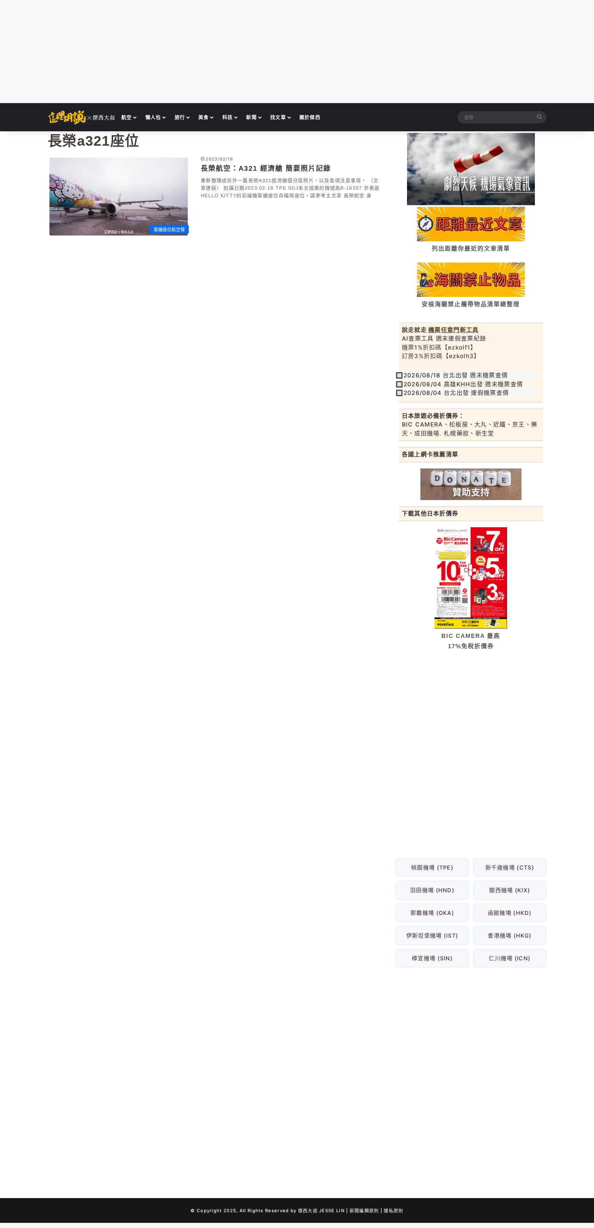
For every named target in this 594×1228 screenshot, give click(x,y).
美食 (203, 117)
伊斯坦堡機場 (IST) (432, 935)
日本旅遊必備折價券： (433, 415)
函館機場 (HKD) (509, 912)
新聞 (251, 117)
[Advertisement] (297, 51)
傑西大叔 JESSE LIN (321, 1210)
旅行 (180, 117)
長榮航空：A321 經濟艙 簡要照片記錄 (266, 168)
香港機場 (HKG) (509, 935)
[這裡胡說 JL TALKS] (82, 117)
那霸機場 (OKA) (432, 912)
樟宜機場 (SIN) (432, 958)
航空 (126, 117)
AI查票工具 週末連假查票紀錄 (444, 338)
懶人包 (153, 117)
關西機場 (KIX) (509, 890)
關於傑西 (309, 117)
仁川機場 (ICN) (509, 958)
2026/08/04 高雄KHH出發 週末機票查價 (463, 384)
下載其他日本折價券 (430, 513)
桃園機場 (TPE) (432, 867)
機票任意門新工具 (453, 330)
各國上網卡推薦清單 (430, 454)
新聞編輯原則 (364, 1210)
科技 (227, 117)
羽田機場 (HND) (432, 890)
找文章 (278, 117)
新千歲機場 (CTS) (509, 867)
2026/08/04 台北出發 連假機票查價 (456, 392)
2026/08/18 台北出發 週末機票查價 (456, 375)
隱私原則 (393, 1210)
